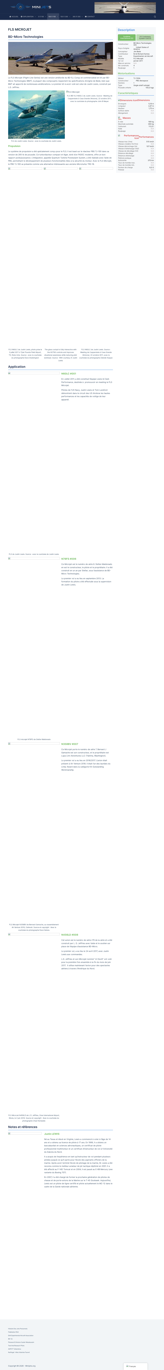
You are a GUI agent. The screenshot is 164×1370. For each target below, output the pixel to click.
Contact (91, 17)
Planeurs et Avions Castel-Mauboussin (21, 1342)
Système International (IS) (126, 37)
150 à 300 (64, 17)
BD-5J (10, 1339)
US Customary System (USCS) (145, 37)
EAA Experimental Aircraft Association (20, 1335)
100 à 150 (52, 17)
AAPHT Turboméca (14, 1349)
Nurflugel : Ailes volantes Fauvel (19, 1352)
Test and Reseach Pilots (16, 1345)
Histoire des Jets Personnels (17, 1329)
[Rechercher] (155, 17)
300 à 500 (76, 17)
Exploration (28, 17)
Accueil (15, 17)
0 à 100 (41, 17)
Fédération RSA (13, 1332)
